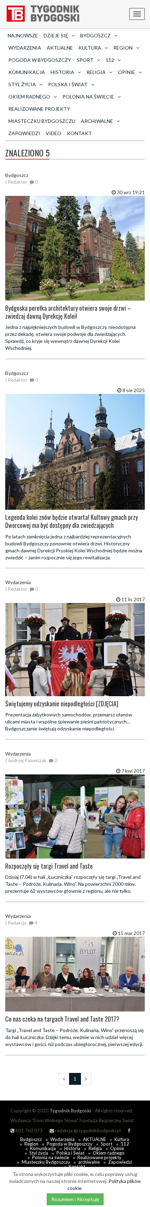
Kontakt (79, 133)
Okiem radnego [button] (29, 97)
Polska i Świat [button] (68, 84)
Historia (72, 1148)
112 (125, 1144)
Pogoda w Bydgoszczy (39, 60)
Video (53, 133)
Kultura (121, 1139)
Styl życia (38, 1153)
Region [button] (123, 48)
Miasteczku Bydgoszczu (41, 121)
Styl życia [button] (22, 84)
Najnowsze (23, 35)
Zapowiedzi (24, 133)
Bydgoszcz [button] (95, 35)
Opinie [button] (126, 72)
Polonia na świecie (50, 1157)
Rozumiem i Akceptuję (75, 1199)
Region (31, 1144)
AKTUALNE (60, 48)
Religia (95, 1148)
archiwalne (89, 1162)
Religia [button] (96, 72)
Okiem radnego (109, 1153)
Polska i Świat (70, 1153)
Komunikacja (26, 72)
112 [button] (110, 60)
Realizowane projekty (39, 109)
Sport (106, 1144)
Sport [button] (85, 60)
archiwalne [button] (97, 121)
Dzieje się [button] (56, 35)
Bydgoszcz (31, 1139)
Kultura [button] (89, 48)
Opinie (117, 1148)
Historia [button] (62, 72)
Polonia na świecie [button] (88, 97)
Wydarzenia (24, 48)
